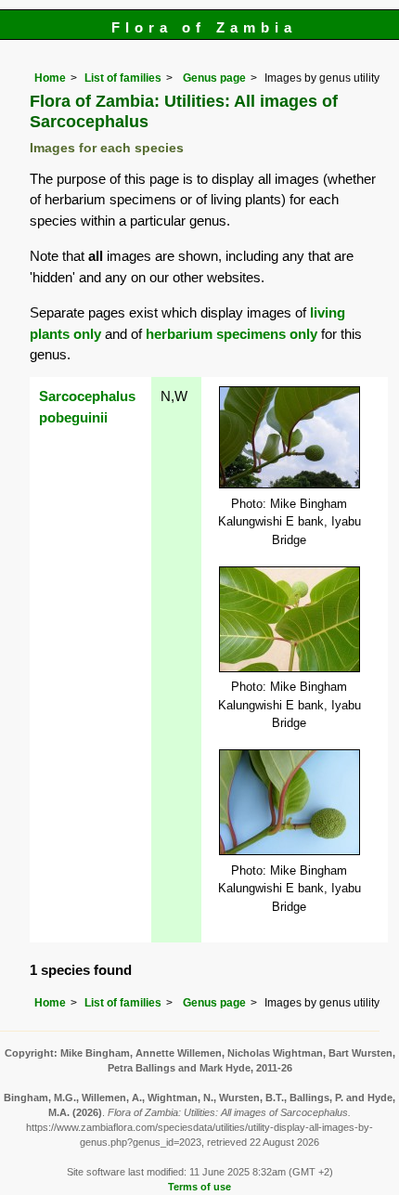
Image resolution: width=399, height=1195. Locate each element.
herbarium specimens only (231, 334)
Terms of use (199, 1186)
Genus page (214, 77)
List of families (122, 77)
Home (50, 77)
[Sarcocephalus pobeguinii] (289, 436)
